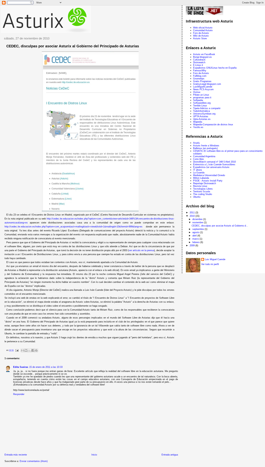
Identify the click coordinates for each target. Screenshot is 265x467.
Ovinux (196, 92)
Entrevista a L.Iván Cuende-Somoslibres (214, 164)
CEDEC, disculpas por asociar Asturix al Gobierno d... (220, 225)
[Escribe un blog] (26, 350)
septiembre (198, 229)
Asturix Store (200, 38)
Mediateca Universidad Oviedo (209, 175)
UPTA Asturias (200, 116)
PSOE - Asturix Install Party (207, 180)
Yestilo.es (198, 127)
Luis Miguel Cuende (215, 259)
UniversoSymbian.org (204, 113)
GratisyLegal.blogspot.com (207, 84)
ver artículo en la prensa (141, 250)
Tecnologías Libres (203, 188)
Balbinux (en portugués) (205, 148)
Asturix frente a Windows (206, 145)
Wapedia (197, 121)
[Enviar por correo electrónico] (22, 350)
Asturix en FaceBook (204, 54)
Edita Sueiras (20, 367)
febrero (196, 242)
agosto (196, 232)
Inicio (94, 454)
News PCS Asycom (203, 89)
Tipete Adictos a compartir (206, 108)
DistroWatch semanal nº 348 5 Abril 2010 (214, 161)
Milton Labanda (201, 178)
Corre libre (198, 159)
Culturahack (199, 59)
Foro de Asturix (201, 33)
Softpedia (198, 100)
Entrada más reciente (16, 454)
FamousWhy (199, 70)
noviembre (198, 222)
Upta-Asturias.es (202, 119)
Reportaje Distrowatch (204, 183)
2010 (192, 216)
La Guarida (198, 172)
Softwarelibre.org (202, 103)
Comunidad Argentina (204, 156)
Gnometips (198, 78)
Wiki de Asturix (201, 35)
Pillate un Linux (201, 94)
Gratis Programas (202, 81)
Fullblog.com (199, 76)
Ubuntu (196, 197)
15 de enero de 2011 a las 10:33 (46, 367)
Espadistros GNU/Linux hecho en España (215, 67)
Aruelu (196, 143)
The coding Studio (202, 194)
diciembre (197, 219)
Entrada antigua (170, 454)
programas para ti (202, 97)
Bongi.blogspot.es (202, 57)
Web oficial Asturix (203, 27)
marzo (196, 238)
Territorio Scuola (201, 191)
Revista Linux (200, 186)
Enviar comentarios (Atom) (34, 461)
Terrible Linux (200, 105)
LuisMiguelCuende (202, 86)
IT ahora (197, 170)
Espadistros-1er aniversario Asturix (211, 167)
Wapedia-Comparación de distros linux (213, 124)
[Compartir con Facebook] (33, 350)
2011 (192, 212)
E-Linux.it (198, 65)
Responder (18, 394)
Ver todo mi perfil (210, 264)
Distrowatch (199, 62)
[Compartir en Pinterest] (36, 350)
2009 (192, 245)
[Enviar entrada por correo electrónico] (16, 350)
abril (194, 235)
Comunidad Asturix (203, 30)
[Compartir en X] (29, 350)
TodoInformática (201, 111)
